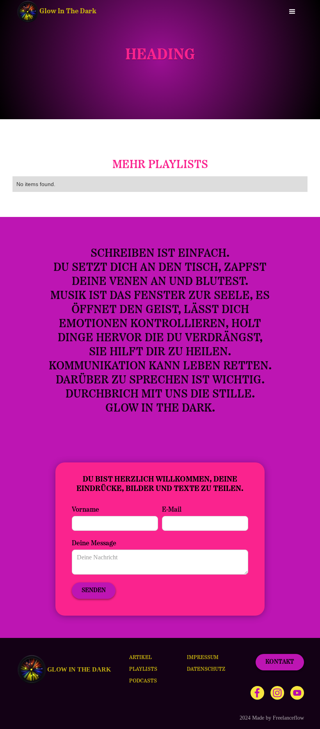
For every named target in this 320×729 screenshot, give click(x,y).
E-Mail (171, 510)
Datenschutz (206, 669)
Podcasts (143, 681)
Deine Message (94, 543)
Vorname (85, 510)
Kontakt (279, 662)
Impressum (203, 658)
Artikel (140, 658)
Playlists (143, 669)
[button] (292, 11)
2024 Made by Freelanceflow (272, 718)
